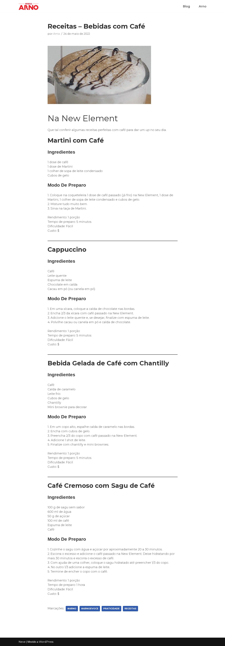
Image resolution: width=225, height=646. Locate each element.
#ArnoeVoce (89, 608)
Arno (202, 6)
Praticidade (111, 608)
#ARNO (71, 608)
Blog (186, 6)
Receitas (130, 608)
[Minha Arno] (28, 6)
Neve (22, 641)
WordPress (46, 641)
